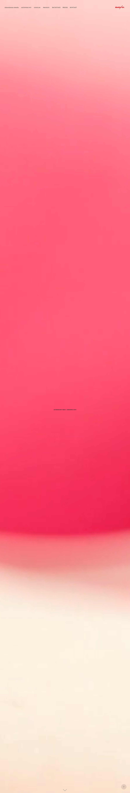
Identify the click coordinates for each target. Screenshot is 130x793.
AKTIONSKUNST (26, 7)
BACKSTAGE (56, 7)
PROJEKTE (46, 7)
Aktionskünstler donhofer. (12, 7)
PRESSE (65, 7)
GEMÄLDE (37, 7)
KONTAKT (73, 7)
